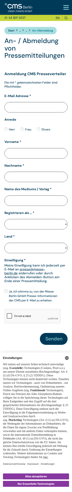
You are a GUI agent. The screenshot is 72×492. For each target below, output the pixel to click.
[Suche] (66, 18)
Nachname (14, 166)
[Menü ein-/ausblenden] (66, 7)
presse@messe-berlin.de (24, 271)
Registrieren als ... (19, 213)
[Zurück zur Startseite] (16, 7)
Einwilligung (15, 260)
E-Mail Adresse (17, 96)
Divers (46, 129)
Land (9, 236)
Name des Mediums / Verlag (28, 189)
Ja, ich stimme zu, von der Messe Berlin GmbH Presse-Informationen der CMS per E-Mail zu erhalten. (33, 296)
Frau (28, 129)
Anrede (10, 119)
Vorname (12, 142)
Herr (12, 129)
